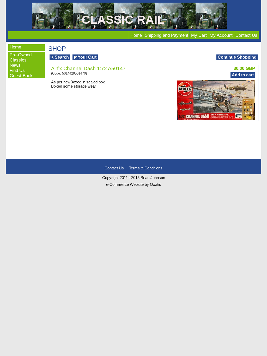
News (15, 65)
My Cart (199, 35)
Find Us (17, 70)
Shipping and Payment (166, 35)
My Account (221, 35)
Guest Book (21, 75)
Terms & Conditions (145, 168)
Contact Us (246, 35)
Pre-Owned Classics (21, 57)
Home (136, 35)
